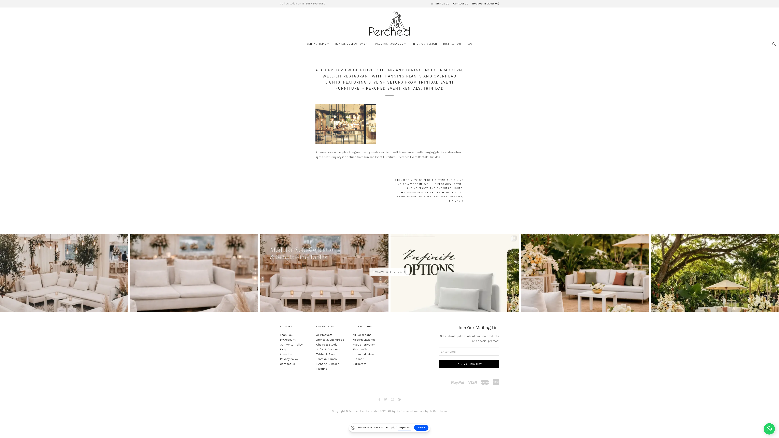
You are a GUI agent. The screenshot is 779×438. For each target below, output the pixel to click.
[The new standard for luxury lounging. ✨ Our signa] (455, 298)
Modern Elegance (364, 339)
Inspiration (452, 43)
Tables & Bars (325, 354)
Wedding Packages (389, 43)
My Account (288, 339)
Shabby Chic (361, 349)
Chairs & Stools (326, 344)
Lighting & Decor (327, 364)
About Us (286, 354)
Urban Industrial (363, 354)
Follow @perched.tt (389, 271)
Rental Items (317, 43)
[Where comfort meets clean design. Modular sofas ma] (194, 298)
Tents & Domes (326, 359)
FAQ (469, 43)
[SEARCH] (774, 44)
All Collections (362, 335)
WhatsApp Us (440, 3)
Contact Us (460, 3)
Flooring (321, 368)
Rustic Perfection (364, 344)
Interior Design (424, 43)
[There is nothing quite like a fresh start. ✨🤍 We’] (585, 298)
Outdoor (358, 359)
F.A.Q (283, 349)
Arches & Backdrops (330, 339)
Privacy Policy (289, 359)
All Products (324, 335)
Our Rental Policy (291, 344)
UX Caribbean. (438, 411)
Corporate (359, 364)
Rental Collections (350, 43)
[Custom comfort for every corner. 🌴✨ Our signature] (715, 298)
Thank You (286, 335)
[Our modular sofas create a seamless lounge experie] (324, 298)
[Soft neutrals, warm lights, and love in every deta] (64, 298)
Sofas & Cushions (328, 349)
